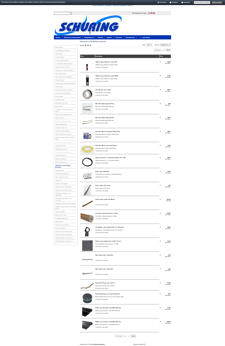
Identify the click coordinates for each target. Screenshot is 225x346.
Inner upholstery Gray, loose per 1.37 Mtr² (106, 244)
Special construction (72, 37)
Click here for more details (101, 67)
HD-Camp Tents (60, 73)
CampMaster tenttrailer (62, 50)
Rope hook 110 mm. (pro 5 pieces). (105, 285)
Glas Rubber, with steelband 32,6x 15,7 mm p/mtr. (109, 227)
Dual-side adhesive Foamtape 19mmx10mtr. (107, 131)
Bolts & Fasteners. (61, 159)
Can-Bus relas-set (61, 128)
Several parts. (59, 170)
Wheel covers (59, 118)
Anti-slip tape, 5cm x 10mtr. (103, 89)
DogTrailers (59, 54)
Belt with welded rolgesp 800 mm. (104, 120)
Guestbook (130, 37)
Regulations (89, 37)
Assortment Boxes (61, 156)
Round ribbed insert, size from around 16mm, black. (109, 296)
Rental (100, 37)
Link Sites (146, 37)
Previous (158, 50)
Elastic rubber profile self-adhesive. (105, 199)
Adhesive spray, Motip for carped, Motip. (106, 64)
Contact (119, 37)
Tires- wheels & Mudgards (63, 77)
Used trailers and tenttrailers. (64, 70)
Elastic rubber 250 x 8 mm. (102, 188)
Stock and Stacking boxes (63, 190)
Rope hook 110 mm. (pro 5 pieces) (105, 283)
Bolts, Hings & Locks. (62, 177)
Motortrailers (59, 47)
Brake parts (58, 106)
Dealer (109, 37)
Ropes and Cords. (61, 215)
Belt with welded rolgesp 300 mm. (104, 103)
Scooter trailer (59, 57)
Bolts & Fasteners (60, 162)
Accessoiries (59, 96)
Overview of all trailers (62, 225)
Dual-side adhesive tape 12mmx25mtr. (106, 145)
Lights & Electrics (60, 146)
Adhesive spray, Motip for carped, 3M (106, 62)
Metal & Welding (60, 228)
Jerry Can (58, 180)
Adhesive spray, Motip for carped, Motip (106, 75)
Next (167, 50)
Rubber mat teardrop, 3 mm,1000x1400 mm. (108, 321)
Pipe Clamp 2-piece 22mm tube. (104, 255)
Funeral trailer (59, 80)
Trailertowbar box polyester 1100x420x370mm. (108, 174)
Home (58, 37)
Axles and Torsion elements (64, 90)
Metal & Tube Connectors (63, 187)
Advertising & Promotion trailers (65, 83)
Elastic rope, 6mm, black (102, 171)
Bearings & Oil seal (61, 103)
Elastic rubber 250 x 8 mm (102, 185)
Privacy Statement (98, 5)
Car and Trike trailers (62, 60)
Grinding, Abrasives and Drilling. (65, 203)
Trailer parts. (59, 86)
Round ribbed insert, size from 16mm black (107, 294)
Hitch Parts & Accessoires (63, 134)
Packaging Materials (61, 218)
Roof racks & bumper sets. (63, 114)
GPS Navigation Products (63, 241)
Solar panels (59, 221)
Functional (163, 2)
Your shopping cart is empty (139, 13)
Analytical (175, 2)
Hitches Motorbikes (61, 124)
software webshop (99, 344)
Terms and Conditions (119, 5)
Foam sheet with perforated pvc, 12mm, (106, 213)
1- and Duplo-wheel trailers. (64, 64)
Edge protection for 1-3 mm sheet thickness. (107, 160)
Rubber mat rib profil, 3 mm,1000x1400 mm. (108, 307)
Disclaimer (108, 5)
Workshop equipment (62, 174)
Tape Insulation (60, 212)
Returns (130, 5)
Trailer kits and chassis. (62, 67)
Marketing (187, 2)
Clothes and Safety (61, 183)
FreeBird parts (59, 100)
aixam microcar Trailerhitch (63, 231)
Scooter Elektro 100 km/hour (64, 238)
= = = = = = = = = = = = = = (63, 121)
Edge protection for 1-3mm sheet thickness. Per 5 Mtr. (110, 157)
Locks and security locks (63, 93)
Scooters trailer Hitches (62, 131)
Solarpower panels (61, 149)
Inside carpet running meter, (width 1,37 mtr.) (108, 241)
